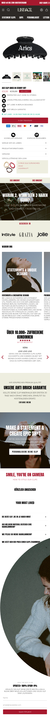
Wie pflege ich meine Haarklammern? (17, 534)
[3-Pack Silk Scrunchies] (9, 166)
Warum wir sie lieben (11, 143)
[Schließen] (46, 547)
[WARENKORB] (46, 10)
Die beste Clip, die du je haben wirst (16, 516)
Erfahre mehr (25, 402)
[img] (25, 340)
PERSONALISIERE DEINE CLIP (25, 451)
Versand (6, 154)
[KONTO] (41, 10)
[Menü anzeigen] (3, 10)
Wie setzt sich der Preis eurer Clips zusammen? (21, 541)
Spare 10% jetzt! (25, 712)
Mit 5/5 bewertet (25, 342)
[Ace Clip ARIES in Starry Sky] (6, 76)
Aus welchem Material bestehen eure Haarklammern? (17, 525)
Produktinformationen (12, 148)
